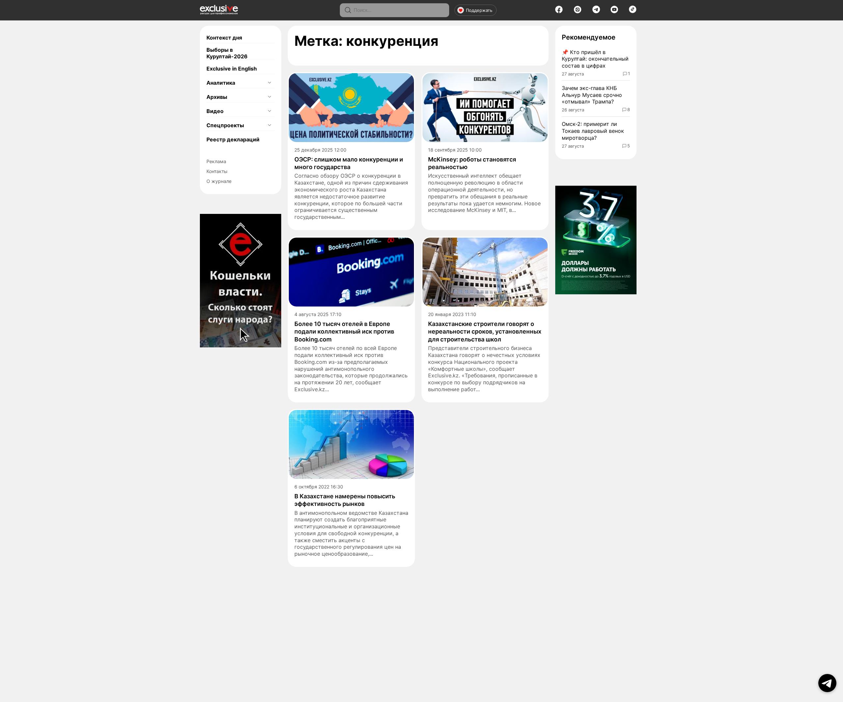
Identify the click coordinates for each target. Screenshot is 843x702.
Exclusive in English (231, 68)
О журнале (218, 181)
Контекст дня (224, 37)
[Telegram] (596, 11)
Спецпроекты (225, 125)
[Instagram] (578, 11)
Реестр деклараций (232, 139)
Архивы (216, 97)
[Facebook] (559, 11)
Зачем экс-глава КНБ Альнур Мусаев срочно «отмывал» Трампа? (592, 95)
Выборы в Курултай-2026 (227, 53)
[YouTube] (614, 11)
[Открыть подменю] (269, 82)
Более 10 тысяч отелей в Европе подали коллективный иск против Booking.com (344, 331)
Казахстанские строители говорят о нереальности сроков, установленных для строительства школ (484, 331)
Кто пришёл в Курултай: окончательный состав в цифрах (595, 59)
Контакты (217, 171)
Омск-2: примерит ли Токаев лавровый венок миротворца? (593, 131)
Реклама (216, 161)
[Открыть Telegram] (827, 683)
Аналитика (220, 82)
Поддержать (479, 10)
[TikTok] (633, 11)
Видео (215, 111)
